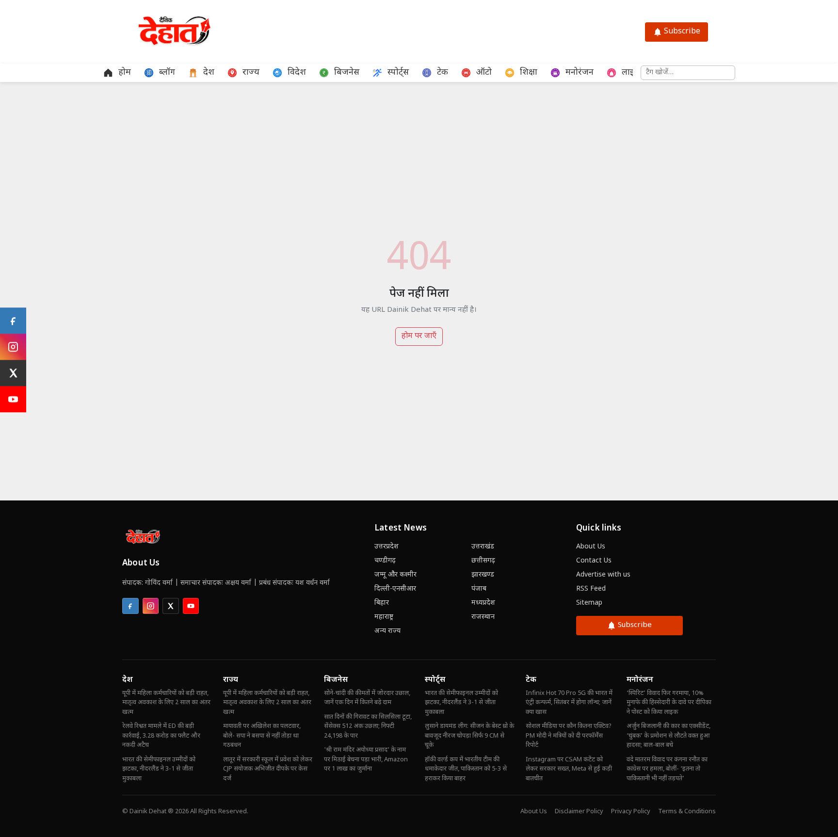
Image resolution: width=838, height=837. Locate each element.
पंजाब (478, 589)
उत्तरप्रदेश (386, 546)
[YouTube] (13, 399)
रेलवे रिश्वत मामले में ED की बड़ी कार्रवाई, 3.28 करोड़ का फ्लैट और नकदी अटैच (161, 735)
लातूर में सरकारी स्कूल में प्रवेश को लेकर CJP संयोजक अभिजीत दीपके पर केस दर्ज (267, 769)
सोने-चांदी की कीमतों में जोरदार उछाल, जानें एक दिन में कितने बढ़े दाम (367, 698)
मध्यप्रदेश (483, 603)
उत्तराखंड (482, 546)
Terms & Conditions (687, 811)
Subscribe (682, 32)
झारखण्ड (482, 574)
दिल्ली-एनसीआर (395, 589)
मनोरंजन (640, 680)
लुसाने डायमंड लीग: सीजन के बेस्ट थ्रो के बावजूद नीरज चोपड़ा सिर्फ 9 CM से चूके (469, 735)
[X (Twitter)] (13, 373)
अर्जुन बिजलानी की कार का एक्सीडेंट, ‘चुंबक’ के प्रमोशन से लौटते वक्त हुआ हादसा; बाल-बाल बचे (668, 735)
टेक (531, 680)
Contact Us (594, 560)
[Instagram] (13, 347)
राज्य (230, 680)
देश (127, 680)
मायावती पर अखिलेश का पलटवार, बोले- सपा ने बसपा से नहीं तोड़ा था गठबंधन (262, 735)
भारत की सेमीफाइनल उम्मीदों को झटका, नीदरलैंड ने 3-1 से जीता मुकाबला (158, 769)
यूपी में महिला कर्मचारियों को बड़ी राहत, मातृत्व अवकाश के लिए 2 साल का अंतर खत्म (166, 702)
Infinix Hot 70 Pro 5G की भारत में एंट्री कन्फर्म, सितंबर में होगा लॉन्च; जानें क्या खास (569, 702)
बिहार (381, 603)
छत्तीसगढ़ (483, 560)
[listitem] (130, 606)
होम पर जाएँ (419, 336)
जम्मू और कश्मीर (395, 574)
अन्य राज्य (387, 631)
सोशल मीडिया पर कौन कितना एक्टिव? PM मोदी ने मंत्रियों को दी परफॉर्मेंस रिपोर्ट (569, 735)
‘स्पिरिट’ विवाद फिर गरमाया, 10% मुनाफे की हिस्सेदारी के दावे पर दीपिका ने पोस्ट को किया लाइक (669, 702)
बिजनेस (336, 680)
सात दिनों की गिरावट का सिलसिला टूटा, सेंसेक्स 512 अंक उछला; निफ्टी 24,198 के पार (368, 726)
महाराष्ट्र (383, 617)
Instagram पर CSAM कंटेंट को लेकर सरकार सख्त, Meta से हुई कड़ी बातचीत (569, 769)
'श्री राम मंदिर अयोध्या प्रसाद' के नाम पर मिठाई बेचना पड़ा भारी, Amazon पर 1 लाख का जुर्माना (366, 759)
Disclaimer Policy (579, 811)
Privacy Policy (630, 811)
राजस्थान (483, 617)
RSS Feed (591, 589)
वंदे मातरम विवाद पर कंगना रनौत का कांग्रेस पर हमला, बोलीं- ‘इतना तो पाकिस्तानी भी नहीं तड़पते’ (667, 769)
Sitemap (589, 603)
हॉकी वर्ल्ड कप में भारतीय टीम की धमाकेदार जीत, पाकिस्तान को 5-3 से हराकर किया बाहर (466, 769)
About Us (590, 546)
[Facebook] (13, 320)
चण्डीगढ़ (385, 560)
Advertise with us (603, 574)
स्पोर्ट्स (435, 680)
